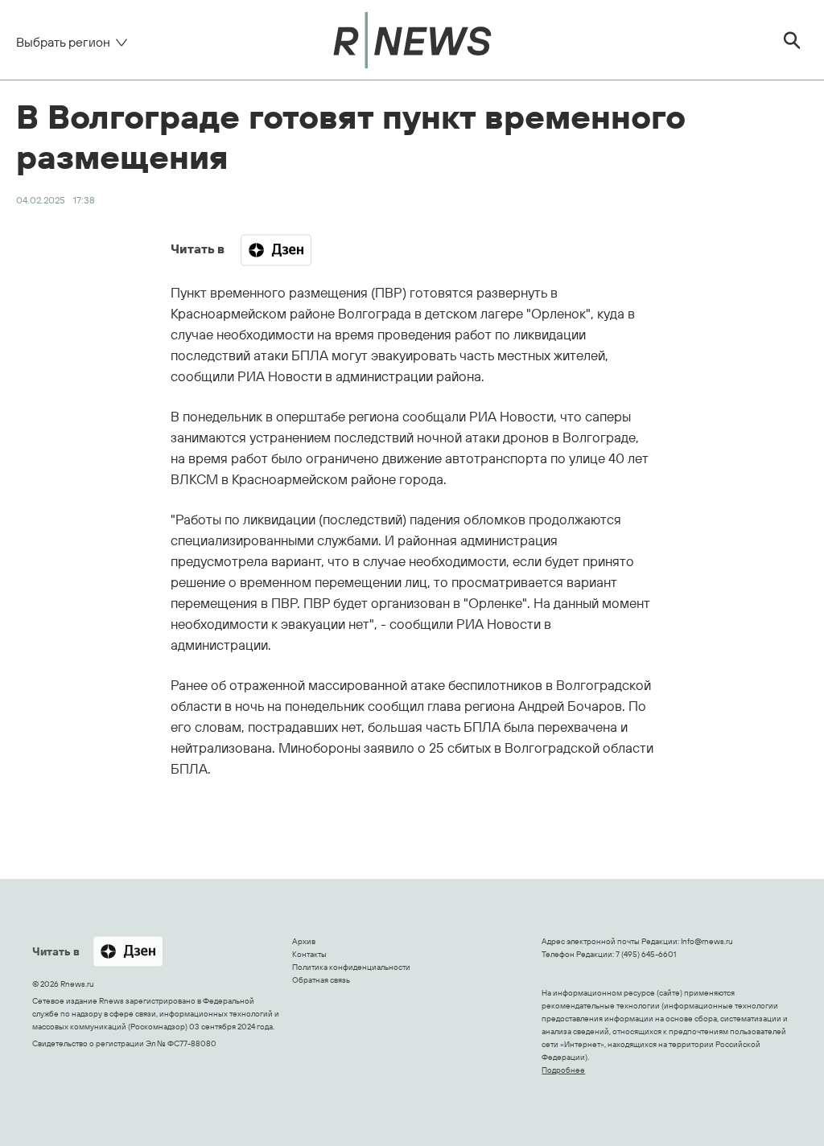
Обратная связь (321, 980)
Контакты (309, 954)
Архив (303, 941)
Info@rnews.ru (707, 941)
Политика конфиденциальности (351, 967)
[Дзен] (276, 250)
